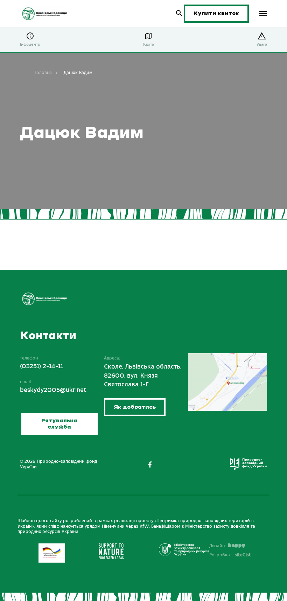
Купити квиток (216, 13)
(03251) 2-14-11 (41, 366)
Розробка (230, 554)
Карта (148, 44)
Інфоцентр (30, 44)
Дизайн (217, 545)
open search (179, 13)
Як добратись (135, 407)
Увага (262, 44)
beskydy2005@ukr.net (53, 390)
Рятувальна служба (59, 423)
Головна (43, 72)
